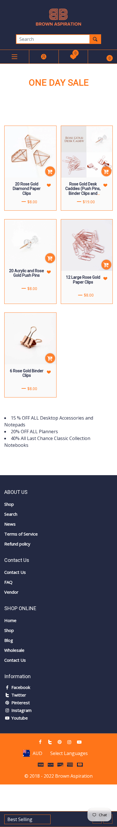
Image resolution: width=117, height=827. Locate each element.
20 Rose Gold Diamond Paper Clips (27, 189)
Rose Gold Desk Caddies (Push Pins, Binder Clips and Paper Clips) (83, 191)
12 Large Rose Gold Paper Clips (83, 279)
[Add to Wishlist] (49, 185)
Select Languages (69, 753)
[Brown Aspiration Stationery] (58, 17)
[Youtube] (79, 742)
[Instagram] (69, 742)
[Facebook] (40, 742)
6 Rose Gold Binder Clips (26, 373)
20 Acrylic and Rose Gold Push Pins (26, 273)
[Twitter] (50, 742)
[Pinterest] (60, 742)
